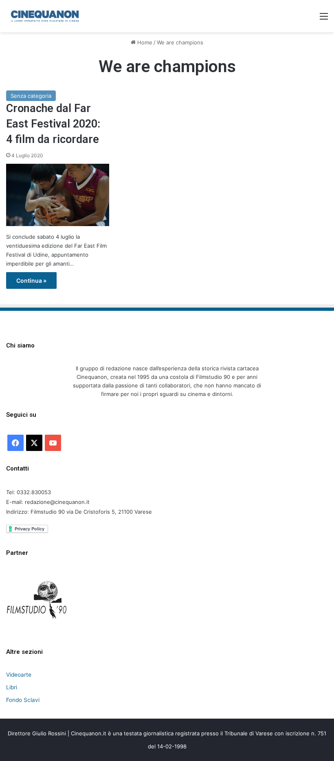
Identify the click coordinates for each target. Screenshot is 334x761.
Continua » (31, 280)
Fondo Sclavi (23, 700)
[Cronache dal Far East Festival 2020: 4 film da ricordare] (57, 195)
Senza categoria (31, 95)
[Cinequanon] (45, 16)
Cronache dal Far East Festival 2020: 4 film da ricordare (53, 124)
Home (144, 42)
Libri (11, 687)
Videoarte (18, 674)
